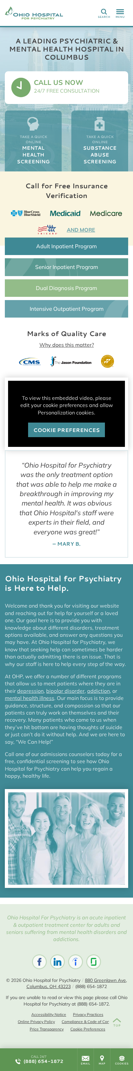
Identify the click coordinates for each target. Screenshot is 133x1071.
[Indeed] (75, 961)
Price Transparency (47, 1029)
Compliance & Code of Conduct (89, 1021)
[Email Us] (85, 1059)
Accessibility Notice (48, 1014)
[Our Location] (102, 1059)
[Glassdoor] (93, 961)
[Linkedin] (57, 961)
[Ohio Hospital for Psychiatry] (34, 13)
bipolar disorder (65, 691)
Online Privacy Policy (36, 1021)
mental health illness (29, 698)
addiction (98, 691)
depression (30, 691)
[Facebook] (39, 961)
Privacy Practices (88, 1014)
